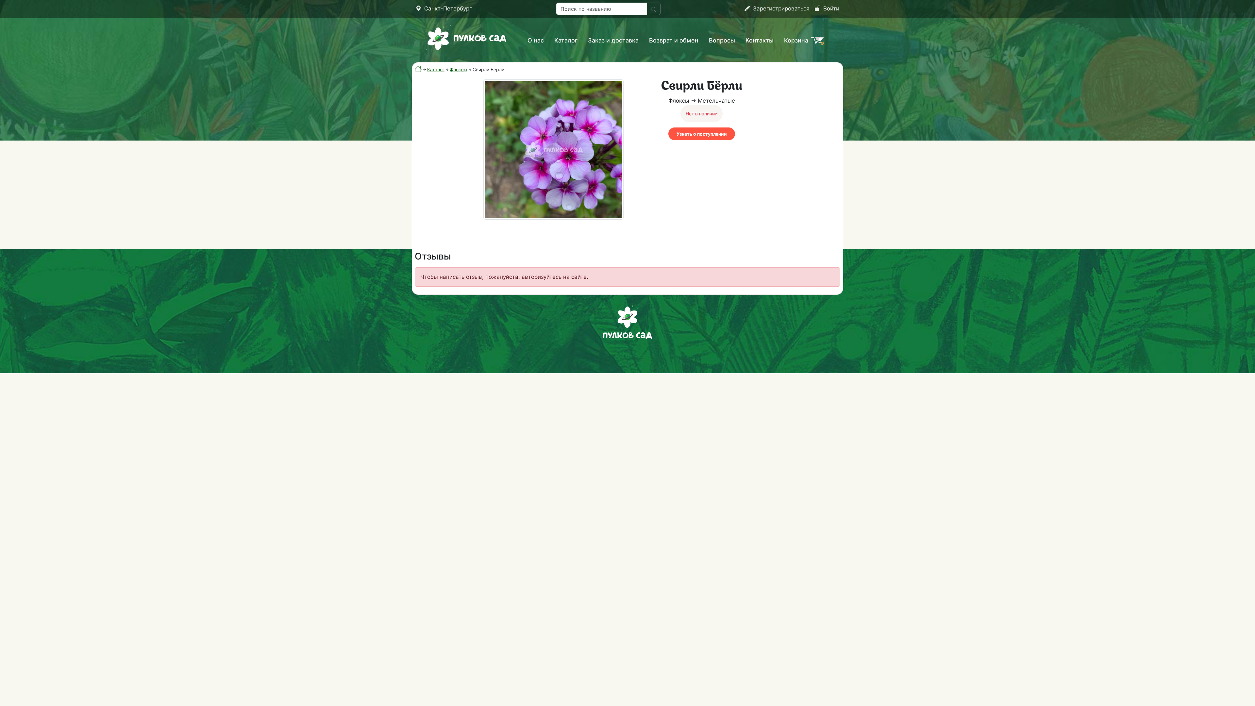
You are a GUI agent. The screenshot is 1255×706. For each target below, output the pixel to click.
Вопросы (722, 40)
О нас (535, 40)
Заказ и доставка (613, 40)
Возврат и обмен (673, 40)
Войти (830, 8)
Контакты (759, 40)
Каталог (565, 40)
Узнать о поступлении (702, 134)
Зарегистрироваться (780, 8)
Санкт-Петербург (447, 8)
